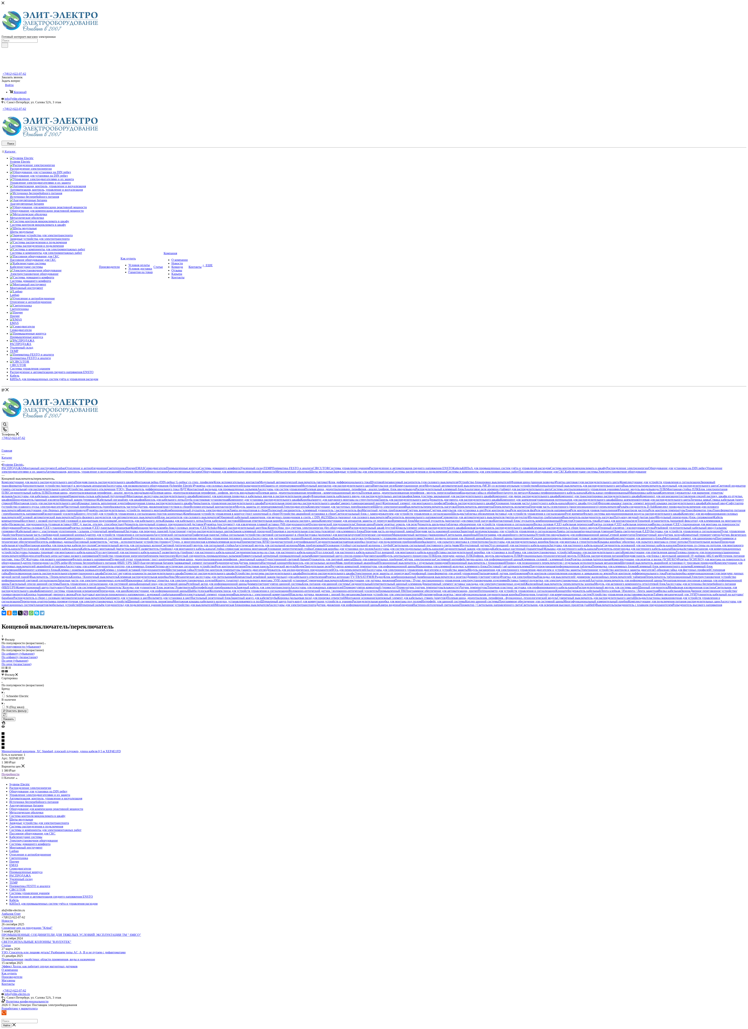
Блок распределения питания (603, 555)
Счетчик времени (418, 510)
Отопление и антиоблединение (86, 468)
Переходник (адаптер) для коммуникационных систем (555, 594)
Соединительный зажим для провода (467, 548)
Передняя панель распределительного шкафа (105, 482)
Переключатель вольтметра (511, 506)
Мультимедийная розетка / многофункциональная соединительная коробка (469, 594)
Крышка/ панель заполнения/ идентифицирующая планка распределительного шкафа (135, 503)
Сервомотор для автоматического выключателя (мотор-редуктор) (485, 517)
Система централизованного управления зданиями (585, 489)
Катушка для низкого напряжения (49, 559)
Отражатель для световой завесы (331, 559)
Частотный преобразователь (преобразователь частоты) (101, 506)
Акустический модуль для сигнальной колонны (266, 545)
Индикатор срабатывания (545, 517)
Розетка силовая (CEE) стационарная (45, 527)
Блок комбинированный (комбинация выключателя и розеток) (425, 577)
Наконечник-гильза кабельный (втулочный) (97, 496)
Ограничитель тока (585, 520)
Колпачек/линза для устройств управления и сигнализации (249, 591)
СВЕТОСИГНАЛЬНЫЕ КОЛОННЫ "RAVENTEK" (36, 941)
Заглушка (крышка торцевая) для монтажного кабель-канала (55, 552)
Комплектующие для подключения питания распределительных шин (674, 601)
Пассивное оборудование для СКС (542, 471)
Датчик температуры (473, 587)
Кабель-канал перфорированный (607, 492)
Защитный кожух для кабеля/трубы (254, 598)
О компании (10, 970)
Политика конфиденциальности (27, 1001)
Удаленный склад (252, 468)
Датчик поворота (249, 562)
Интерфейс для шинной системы (443, 601)
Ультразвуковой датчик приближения (502, 573)
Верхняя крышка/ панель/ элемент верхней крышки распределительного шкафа (652, 503)
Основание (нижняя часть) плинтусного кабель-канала (530, 503)
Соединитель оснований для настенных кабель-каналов (639, 545)
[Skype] (36, 613)
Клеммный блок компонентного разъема (664, 566)
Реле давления (55, 538)
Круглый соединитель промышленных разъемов (208, 555)
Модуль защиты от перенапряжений (259, 506)
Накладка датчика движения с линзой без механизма (325, 594)
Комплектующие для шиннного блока (637, 538)
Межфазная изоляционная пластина (691, 587)
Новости (7, 920)
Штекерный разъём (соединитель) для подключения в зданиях (120, 605)
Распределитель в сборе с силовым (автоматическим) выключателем (59, 598)
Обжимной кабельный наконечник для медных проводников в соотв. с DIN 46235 (274, 517)
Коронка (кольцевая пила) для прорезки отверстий (311, 598)
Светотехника (116, 468)
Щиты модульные (321, 471)
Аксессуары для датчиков (269, 538)
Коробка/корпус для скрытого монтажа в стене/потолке (452, 541)
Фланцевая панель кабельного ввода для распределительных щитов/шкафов (361, 496)
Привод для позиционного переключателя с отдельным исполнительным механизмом (562, 562)
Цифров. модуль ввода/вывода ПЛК (496, 555)
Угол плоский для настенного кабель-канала (345, 552)
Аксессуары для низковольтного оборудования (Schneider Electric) (149, 485)
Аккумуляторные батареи (185, 471)
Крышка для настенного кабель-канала (570, 548)
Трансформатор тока (699, 510)
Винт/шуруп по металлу (513, 492)
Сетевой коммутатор (621, 534)
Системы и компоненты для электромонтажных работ (483, 471)
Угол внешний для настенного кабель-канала (519, 545)
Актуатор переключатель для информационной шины (626, 580)
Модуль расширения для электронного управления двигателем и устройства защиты (524, 569)
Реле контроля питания (230, 566)
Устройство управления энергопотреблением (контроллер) (137, 555)
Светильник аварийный (462, 534)
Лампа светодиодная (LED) (632, 531)
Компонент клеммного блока (39, 569)
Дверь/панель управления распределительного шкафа (228, 503)
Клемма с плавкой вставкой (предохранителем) (135, 569)
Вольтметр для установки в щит (169, 598)
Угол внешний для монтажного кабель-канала (405, 552)
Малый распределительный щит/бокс (243, 527)
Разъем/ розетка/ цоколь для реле (395, 524)
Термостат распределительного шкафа (209, 573)
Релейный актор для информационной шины (216, 584)
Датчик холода (673, 534)
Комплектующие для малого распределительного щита (38, 482)
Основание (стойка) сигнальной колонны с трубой (359, 545)
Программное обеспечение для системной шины (531, 601)
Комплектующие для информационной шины (157, 591)
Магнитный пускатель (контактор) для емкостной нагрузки (453, 520)
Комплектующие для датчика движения (368, 580)
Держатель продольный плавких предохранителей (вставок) (164, 524)
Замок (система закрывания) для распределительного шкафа (452, 496)
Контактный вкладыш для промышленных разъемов (222, 489)
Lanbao (60, 468)
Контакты (8, 984)
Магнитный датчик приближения (384, 510)
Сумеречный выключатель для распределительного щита (595, 598)
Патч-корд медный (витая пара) (635, 517)
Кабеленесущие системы (581, 471)
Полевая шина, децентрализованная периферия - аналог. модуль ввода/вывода (100, 492)
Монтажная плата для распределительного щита (46, 503)
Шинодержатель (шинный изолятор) (36, 499)
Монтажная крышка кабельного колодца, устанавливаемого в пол (217, 601)
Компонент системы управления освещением (68, 591)
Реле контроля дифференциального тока (638, 573)
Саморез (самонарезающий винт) (361, 503)
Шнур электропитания (390, 506)
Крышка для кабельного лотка (183, 520)
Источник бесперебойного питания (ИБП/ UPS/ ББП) (104, 562)
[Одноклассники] (9, 613)
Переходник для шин (113, 591)
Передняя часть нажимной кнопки (437, 531)
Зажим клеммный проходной (252, 531)
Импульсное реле (383, 485)
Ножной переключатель (317, 538)
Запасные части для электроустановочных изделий (91, 580)
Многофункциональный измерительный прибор (596, 601)
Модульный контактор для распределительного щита (336, 485)
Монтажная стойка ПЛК (682, 489)
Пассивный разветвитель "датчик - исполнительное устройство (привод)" (123, 541)
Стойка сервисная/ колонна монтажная (240, 548)
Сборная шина (364, 524)
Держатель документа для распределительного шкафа (464, 499)
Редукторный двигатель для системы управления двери (168, 538)
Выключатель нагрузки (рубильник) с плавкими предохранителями (378, 538)
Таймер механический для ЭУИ (675, 594)
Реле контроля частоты (633, 510)
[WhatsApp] (31, 613)
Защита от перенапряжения (283, 485)
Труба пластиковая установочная (206, 499)
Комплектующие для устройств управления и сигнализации (660, 482)
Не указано (293, 538)
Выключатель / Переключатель (50, 577)
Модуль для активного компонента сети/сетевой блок (630, 584)
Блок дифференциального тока (349, 482)
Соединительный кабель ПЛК (28, 492)
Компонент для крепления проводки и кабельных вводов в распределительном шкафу (253, 496)
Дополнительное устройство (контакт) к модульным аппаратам (64, 485)
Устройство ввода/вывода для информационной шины (571, 534)
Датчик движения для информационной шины (347, 605)
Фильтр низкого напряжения (91, 559)
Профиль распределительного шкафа (469, 503)
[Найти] (5, 45)
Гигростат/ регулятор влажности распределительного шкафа (144, 573)
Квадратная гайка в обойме (478, 492)
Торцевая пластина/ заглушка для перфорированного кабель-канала (532, 587)
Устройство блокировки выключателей (485, 482)
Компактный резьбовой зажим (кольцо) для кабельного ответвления (280, 577)
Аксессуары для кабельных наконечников (40, 496)
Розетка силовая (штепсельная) (591, 559)
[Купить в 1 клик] (3, 723)
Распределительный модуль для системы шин (607, 587)
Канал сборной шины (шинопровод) (508, 538)
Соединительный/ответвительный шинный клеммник (385, 584)
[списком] (6, 667)
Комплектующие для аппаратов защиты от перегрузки (355, 520)
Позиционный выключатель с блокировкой (476, 562)
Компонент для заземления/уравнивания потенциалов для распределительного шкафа (557, 499)
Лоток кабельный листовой (221, 520)
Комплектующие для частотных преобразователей (341, 506)
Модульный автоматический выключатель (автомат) (294, 482)
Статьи (6, 945)
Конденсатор (31, 555)
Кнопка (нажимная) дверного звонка (50, 594)
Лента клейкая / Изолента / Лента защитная (629, 591)
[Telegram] (42, 613)
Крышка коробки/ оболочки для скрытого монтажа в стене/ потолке (643, 541)
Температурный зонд (649, 534)
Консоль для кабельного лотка (164, 499)
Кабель (457, 468)
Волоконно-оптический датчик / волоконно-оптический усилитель (333, 591)
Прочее (131, 468)
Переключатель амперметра (474, 506)
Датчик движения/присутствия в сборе (164, 506)
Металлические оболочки (292, 471)
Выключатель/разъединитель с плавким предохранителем (634, 605)
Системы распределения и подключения (420, 471)
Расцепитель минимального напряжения (414, 517)
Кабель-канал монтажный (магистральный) (109, 548)
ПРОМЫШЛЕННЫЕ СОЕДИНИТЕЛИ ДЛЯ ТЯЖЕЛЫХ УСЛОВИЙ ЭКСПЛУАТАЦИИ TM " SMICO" (71, 934)
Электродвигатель (295, 506)
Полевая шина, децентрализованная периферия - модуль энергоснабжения (410, 492)
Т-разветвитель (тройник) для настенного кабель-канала (196, 552)
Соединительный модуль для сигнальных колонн (128, 545)
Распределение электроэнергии (627, 468)
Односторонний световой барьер (287, 559)
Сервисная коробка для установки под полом (343, 548)
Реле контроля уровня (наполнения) (594, 510)
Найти (6, 1025)
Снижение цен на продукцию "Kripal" (27, 927)
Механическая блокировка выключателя (242, 605)
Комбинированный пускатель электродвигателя (197, 510)
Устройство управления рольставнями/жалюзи (623, 594)
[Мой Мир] (14, 613)
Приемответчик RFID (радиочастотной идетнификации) (278, 541)
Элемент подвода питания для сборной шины (453, 538)
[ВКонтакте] (4, 613)
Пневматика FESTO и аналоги (292, 468)
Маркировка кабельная (644, 492)
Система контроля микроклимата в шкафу (578, 468)
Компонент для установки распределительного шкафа (264, 499)
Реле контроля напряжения (552, 510)
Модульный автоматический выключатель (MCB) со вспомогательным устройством (481, 485)
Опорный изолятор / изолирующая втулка (626, 527)
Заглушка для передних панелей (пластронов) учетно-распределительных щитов (179, 531)
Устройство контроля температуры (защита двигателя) (230, 569)
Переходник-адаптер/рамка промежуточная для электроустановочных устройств (73, 601)
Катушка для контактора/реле (617, 520)
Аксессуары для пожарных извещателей (317, 587)
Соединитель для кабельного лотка (139, 520)
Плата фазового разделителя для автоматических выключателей (116, 517)
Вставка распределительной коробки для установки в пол (474, 552)
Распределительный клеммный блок (439, 489)
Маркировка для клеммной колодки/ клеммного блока (452, 566)
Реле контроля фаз (522, 510)
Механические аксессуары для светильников (205, 577)
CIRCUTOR (321, 468)
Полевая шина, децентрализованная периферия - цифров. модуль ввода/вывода (205, 492)
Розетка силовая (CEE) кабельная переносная (622, 524)
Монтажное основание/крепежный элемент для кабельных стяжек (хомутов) (396, 598)
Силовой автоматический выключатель (47, 517)
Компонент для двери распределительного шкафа (525, 496)
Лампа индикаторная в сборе (248, 510)
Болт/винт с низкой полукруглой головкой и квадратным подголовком (69, 520)
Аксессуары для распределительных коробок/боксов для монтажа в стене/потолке (543, 541)
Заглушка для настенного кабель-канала (575, 545)
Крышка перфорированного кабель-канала (557, 492)
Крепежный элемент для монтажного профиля (414, 503)
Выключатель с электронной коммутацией (261, 594)
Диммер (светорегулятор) (484, 577)
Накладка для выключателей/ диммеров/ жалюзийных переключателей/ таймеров (591, 577)
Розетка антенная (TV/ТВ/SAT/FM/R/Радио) (355, 577)
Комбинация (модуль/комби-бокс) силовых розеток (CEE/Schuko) (174, 527)
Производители (12, 977)
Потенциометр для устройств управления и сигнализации (517, 591)
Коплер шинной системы (482, 601)
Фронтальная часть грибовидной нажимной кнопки (50, 534)
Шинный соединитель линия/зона (150, 601)
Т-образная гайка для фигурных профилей (682, 569)
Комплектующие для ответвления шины (649, 552)
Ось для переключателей (349, 569)
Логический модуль (282, 566)
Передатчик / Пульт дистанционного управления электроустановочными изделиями (451, 580)
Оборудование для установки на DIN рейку (677, 468)
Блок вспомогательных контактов (236, 482)
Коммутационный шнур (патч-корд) (40, 587)
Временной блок (403, 520)
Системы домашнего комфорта (219, 468)
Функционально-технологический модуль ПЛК (552, 555)
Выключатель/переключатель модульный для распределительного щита (670, 485)
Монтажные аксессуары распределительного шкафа (161, 496)
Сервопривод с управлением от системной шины (98, 538)
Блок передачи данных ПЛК (454, 555)
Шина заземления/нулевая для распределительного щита (652, 499)
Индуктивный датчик (474, 545)
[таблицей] (9, 667)
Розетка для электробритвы (519, 577)
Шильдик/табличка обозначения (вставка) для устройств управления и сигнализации (508, 513)
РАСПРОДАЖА (12, 468)
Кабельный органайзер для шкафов (120, 499)
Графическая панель (205, 534)
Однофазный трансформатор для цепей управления (443, 573)
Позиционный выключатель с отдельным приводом (413, 562)
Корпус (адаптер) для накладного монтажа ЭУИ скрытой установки (261, 580)
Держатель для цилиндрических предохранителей (299, 569)
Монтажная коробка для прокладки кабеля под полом (60, 545)
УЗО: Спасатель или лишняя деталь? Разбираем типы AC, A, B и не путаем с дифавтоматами (64, 952)
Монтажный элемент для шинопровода (689, 538)
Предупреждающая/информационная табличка (561, 566)
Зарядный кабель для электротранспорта (263, 587)
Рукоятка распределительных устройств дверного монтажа (126, 510)
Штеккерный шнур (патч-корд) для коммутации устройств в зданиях (306, 601)
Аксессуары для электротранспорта (292, 605)
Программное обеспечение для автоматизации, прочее (441, 591)
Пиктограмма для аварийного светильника (506, 534)
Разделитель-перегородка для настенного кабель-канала (633, 548)
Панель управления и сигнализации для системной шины (98, 584)
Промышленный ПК (391, 591)
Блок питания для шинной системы (325, 584)
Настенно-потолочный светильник (436, 605)
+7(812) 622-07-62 (14, 73)
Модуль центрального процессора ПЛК (409, 555)
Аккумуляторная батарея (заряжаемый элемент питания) (177, 562)
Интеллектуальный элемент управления (206, 594)
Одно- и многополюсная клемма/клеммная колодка (206, 541)
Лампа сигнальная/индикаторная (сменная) (585, 531)
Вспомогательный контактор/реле (212, 506)
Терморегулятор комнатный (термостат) (370, 587)
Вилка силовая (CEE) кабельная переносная (563, 524)
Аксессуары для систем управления (281, 489)
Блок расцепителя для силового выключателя (189, 517)
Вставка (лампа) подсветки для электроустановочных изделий (548, 580)
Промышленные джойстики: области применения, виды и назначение (48, 959)
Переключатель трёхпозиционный (668, 577)
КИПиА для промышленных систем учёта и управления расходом (506, 468)
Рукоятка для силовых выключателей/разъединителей (229, 485)
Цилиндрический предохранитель (331, 524)
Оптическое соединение (376, 534)
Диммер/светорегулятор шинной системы (274, 584)
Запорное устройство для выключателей (188, 605)
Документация (373, 555)
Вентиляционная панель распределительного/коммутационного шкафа (56, 573)
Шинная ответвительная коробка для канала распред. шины (279, 520)
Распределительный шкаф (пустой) (372, 527)
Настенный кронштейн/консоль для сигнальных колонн (298, 562)
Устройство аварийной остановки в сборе (308, 513)
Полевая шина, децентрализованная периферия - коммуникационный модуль (309, 492)
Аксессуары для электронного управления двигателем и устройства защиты (417, 569)
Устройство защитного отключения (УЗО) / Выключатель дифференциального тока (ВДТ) (128, 489)
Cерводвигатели (155, 468)
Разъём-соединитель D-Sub (637, 506)
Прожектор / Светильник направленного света (490, 605)
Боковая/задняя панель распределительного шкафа (498, 527)
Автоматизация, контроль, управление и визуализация (82, 471)
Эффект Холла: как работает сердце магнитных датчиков (40, 966)
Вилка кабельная (669, 591)
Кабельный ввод (716, 503)
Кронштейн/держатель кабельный (578, 591)
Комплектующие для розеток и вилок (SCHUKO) (645, 559)
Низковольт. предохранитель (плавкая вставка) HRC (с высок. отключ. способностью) (66, 524)
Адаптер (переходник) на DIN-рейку (44, 562)
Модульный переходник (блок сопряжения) (685, 517)
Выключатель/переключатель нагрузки (430, 506)
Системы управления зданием (349, 468)
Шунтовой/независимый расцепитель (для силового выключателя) (414, 482)
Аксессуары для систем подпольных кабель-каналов (408, 548)
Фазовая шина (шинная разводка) (533, 482)
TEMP (268, 468)
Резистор (566, 520)
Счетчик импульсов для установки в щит (457, 510)
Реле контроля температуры (666, 510)
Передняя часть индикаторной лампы (389, 531)
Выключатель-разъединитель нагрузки (588, 517)
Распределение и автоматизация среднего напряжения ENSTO (411, 468)
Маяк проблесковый (311, 545)
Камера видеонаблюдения (395, 605)
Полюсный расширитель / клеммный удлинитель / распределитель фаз (315, 510)
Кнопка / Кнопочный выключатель (94, 577)
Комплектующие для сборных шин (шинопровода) (53, 510)
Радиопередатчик (226, 562)
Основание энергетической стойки (289, 548)
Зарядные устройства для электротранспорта (363, 471)
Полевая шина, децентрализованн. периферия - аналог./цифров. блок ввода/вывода (360, 489)
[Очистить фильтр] (4, 715)
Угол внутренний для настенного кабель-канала (127, 552)
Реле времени (574, 513)
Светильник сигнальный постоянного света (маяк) (426, 545)
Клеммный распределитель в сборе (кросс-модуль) (565, 527)
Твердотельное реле (317, 566)
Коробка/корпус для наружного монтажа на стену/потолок (339, 499)
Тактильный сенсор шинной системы (35, 584)
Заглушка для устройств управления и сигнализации (685, 531)
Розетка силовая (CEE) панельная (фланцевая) (100, 527)
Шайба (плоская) (199, 591)
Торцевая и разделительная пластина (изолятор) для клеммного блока (318, 531)
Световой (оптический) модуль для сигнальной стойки (198, 545)
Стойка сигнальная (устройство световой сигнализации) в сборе (261, 534)
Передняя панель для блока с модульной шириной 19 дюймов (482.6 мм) (671, 555)
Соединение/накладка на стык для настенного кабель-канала (274, 552)
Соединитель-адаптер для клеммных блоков (125, 566)
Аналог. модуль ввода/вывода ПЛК (642, 489)
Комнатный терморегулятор (701, 534)
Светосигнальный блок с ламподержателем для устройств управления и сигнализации (393, 513)
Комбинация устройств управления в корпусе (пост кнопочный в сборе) (232, 513)
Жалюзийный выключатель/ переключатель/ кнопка (559, 584)
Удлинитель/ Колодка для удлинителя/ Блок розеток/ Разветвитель (149, 587)
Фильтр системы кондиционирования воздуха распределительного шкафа (632, 513)
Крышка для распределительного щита (596, 552)
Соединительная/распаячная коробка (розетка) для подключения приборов (365, 541)
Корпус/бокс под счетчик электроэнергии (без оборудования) (308, 527)
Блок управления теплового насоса (228, 538)
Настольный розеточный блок (211, 598)
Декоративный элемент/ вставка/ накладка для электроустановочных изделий (473, 584)
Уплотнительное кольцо (704, 541)
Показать (8, 719)
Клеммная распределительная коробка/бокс (146, 577)
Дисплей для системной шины (84, 587)
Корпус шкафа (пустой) (583, 503)
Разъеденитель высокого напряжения (697, 605)
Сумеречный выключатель (324, 580)
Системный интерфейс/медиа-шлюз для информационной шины (478, 559)
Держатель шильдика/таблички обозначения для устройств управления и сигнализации (475, 524)
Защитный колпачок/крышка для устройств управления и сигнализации (508, 531)
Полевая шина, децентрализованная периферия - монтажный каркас (219, 559)
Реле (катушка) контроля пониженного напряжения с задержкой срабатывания (127, 594)
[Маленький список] (3, 671)
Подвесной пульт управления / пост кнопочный (142, 559)
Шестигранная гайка (180, 569)
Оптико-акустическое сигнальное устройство (184, 566)
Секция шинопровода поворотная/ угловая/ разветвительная (572, 538)
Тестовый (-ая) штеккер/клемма (509, 566)
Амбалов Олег (11, 913)
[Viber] (25, 613)
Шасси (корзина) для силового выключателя (358, 517)
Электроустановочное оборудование (622, 471)
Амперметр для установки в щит (126, 598)
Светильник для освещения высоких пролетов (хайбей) (559, 605)
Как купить (9, 973)
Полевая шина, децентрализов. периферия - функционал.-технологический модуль (502, 598)
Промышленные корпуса (182, 468)
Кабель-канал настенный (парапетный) (518, 548)
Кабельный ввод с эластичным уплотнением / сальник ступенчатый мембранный (71, 531)
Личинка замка (700, 499)
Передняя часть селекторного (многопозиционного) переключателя (574, 506)
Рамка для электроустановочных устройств (541, 552)
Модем (299, 566)
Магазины (8, 980)
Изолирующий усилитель (59, 513)
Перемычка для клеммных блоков (614, 566)
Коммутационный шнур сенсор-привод (336, 555)
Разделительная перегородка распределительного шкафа (301, 503)
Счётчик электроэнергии (418, 559)
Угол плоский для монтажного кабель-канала (50, 548)
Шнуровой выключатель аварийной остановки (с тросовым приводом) (667, 562)
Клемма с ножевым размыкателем (81, 569)
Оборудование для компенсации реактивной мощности (238, 471)
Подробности (10, 774)
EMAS (140, 468)
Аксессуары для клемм (80, 566)
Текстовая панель (257, 566)
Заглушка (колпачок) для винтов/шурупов (332, 534)
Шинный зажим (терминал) (79, 499)
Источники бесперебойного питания (143, 471)
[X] (20, 613)
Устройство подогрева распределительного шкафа (268, 573)
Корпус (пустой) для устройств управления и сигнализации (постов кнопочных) (130, 513)
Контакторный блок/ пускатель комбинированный (527, 520)
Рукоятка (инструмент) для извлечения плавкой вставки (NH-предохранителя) (256, 524)
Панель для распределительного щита (403, 499)
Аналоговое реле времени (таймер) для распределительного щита (507, 489)
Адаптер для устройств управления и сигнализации (119, 534)
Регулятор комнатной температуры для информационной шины (373, 566)
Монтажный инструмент (39, 468)
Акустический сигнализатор (173, 534)
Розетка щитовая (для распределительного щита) (587, 482)
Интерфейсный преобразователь (214, 587)
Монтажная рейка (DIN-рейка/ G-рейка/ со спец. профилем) (174, 482)
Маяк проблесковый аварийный (357, 562)
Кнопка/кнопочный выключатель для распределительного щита (580, 485)
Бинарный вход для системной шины (161, 584)
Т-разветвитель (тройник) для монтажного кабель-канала (176, 548)
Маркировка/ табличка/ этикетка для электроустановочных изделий (170, 580)
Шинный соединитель (653, 587)
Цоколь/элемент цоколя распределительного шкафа (430, 527)
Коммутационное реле (410, 485)
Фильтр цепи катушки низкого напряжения (69, 555)
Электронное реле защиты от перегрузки (382, 573)
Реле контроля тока (497, 510)
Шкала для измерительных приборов (377, 559)
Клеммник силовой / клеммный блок (546, 559)
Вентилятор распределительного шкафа (328, 573)
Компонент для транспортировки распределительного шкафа (599, 496)
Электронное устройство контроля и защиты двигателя (617, 569)
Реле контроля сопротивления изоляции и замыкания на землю (569, 573)
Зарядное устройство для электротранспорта (390, 594)
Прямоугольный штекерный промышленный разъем (275, 555)
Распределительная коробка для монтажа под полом (386, 601)
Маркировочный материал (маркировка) (419, 534)
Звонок (685, 591)
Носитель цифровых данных (54, 541)
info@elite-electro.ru (17, 98)
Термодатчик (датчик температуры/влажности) (428, 587)
